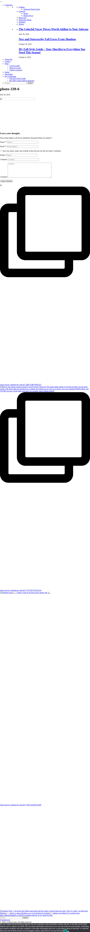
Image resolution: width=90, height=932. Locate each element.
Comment (3, 177)
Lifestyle (22, 11)
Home (25, 14)
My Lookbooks (10, 76)
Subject (3, 155)
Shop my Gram (15, 68)
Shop (7, 64)
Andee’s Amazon (15, 70)
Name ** (3, 142)
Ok (65, 931)
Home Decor (28, 16)
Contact (7, 62)
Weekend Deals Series (31, 9)
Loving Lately (14, 66)
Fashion (22, 7)
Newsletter (9, 74)
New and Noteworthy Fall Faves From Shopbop (47, 39)
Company (3, 159)
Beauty (21, 24)
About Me (8, 59)
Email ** (3, 146)
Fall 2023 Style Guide (17, 78)
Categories (9, 5)
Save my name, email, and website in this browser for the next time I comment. (32, 151)
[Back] (68, 931)
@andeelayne (5, 920)
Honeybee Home (25, 20)
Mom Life (22, 18)
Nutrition (22, 22)
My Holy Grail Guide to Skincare (21, 81)
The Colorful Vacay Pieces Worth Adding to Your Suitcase (53, 29)
